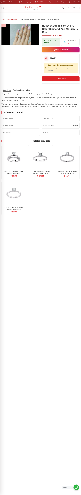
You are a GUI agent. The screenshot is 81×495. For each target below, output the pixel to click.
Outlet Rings (19, 106)
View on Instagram (62, 49)
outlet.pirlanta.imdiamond (67, 106)
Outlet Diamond (12, 19)
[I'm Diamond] (33, 8)
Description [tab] (7, 90)
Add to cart (62, 78)
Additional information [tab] (21, 90)
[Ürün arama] (63, 8)
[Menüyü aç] (3, 8)
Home (3, 19)
